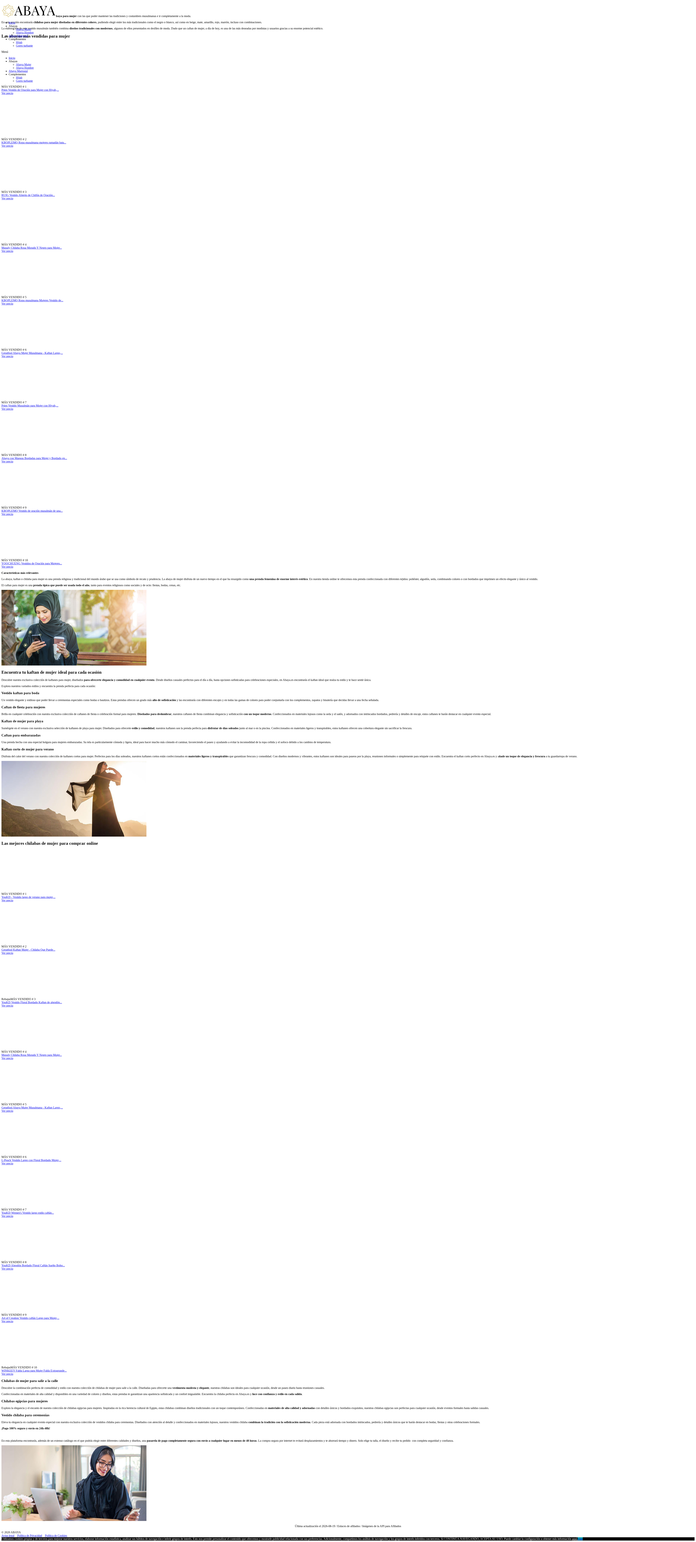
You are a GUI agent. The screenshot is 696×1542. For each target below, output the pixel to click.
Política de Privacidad (29, 1535)
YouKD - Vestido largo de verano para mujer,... (28, 897)
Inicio (12, 22)
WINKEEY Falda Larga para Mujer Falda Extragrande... (34, 1370)
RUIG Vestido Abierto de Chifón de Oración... (28, 195)
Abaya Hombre (25, 32)
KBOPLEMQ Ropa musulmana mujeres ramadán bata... (33, 142)
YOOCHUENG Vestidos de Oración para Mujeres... (31, 563)
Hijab (19, 42)
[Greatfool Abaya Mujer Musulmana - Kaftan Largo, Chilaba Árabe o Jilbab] (49, 349)
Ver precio (7, 93)
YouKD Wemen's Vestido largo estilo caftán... (27, 1212)
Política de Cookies (56, 1535)
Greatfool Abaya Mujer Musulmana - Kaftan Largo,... (32, 353)
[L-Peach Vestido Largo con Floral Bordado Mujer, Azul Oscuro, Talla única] (49, 1156)
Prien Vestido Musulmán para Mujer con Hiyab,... (29, 405)
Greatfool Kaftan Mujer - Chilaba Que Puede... (28, 949)
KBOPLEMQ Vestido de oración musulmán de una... (32, 510)
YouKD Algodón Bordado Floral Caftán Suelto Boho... (33, 1265)
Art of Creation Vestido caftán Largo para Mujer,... (30, 1318)
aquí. (575, 1538)
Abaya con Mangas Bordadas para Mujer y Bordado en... (34, 458)
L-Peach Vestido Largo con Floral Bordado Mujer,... (31, 1160)
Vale (580, 1538)
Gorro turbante (24, 45)
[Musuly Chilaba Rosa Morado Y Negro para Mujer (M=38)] (49, 244)
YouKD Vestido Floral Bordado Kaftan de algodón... (31, 1002)
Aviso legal (7, 1535)
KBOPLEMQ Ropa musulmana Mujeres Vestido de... (32, 300)
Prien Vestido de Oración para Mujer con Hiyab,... (30, 89)
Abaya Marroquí (18, 35)
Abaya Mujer (23, 29)
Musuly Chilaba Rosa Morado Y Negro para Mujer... (31, 247)
